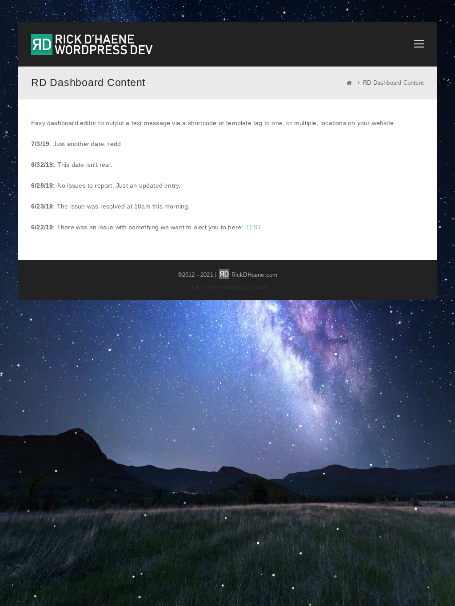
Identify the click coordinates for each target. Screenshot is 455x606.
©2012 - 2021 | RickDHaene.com (228, 275)
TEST (253, 227)
